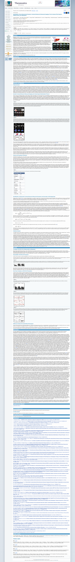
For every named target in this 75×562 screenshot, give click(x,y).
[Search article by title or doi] (11, 31)
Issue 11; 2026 (8, 17)
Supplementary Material (8, 40)
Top (8, 35)
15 (62, 70)
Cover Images (7, 24)
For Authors (21, 8)
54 (13, 365)
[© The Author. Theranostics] (61, 43)
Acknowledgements (8, 41)
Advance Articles (8, 20)
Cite (37, 10)
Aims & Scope (10, 8)
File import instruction (28, 33)
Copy (15, 30)
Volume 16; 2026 (8, 19)
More (22, 24)
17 (52, 76)
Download (23, 33)
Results (8, 38)
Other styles (19, 30)
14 (56, 79)
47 (22, 338)
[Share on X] (66, 13)
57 (16, 395)
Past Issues (7, 22)
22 (54, 76)
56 (18, 391)
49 (26, 343)
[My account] (69, 8)
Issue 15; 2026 (8, 11)
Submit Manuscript (27, 8)
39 (15, 159)
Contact (35, 8)
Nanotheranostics (8, 44)
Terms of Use (56, 560)
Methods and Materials (9, 37)
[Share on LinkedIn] (68, 13)
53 (18, 364)
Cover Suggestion (8, 25)
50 (17, 344)
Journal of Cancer (8, 50)
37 (61, 99)
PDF (65, 10)
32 (55, 78)
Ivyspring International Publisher (39, 559)
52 (17, 364)
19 (53, 76)
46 (34, 336)
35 (56, 78)
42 (60, 377)
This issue (33, 10)
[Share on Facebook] (64, 13)
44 (27, 209)
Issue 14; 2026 (8, 12)
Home (6, 8)
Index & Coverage (8, 27)
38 (57, 142)
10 (55, 142)
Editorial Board (16, 8)
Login (32, 8)
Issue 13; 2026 (8, 14)
